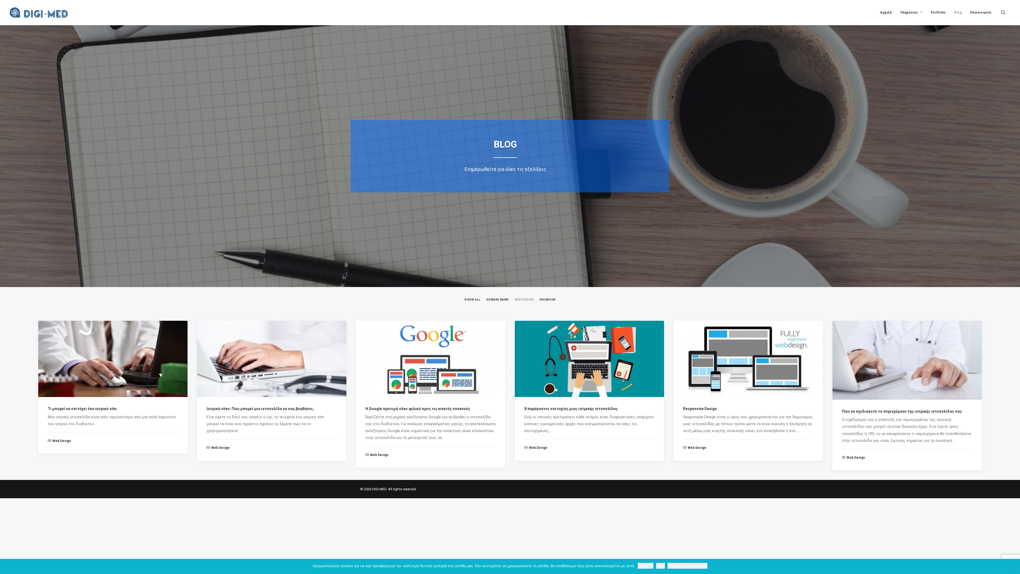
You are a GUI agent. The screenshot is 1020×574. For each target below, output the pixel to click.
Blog (958, 12)
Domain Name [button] (497, 299)
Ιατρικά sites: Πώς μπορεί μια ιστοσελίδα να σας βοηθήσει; (260, 409)
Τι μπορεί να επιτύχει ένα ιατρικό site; (82, 409)
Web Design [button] (524, 299)
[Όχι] (1013, 566)
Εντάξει (645, 566)
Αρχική (886, 12)
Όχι (660, 566)
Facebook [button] (547, 299)
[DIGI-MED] (40, 12)
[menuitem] (885, 12)
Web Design (61, 441)
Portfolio (938, 12)
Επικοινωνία (980, 12)
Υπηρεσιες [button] (909, 12)
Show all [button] (472, 299)
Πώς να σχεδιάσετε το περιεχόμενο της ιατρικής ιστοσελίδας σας (902, 411)
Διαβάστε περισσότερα (687, 566)
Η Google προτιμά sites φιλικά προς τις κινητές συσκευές (418, 409)
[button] (1005, 12)
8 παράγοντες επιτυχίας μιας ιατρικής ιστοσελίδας (571, 409)
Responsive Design (700, 409)
